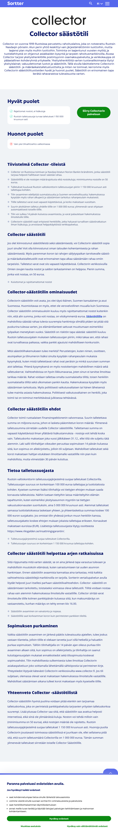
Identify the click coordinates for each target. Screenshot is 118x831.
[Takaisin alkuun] (110, 773)
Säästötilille (94, 316)
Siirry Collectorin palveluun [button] (94, 112)
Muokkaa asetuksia (31, 826)
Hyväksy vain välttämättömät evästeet (87, 826)
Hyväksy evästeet (59, 818)
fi (98, 3)
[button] (101, 3)
